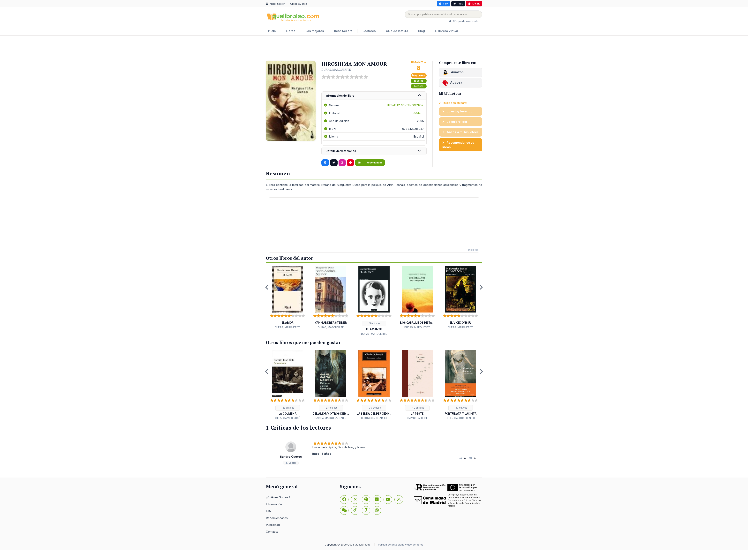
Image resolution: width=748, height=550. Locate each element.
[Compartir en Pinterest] (350, 162)
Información (274, 504)
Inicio (272, 31)
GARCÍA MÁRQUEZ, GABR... (330, 417)
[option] (287, 297)
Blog (421, 31)
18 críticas (374, 323)
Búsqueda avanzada (465, 21)
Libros (290, 31)
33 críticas (461, 407)
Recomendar (374, 162)
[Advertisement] (374, 48)
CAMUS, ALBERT (417, 417)
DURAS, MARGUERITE (336, 70)
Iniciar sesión (277, 3)
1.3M (445, 3)
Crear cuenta (298, 3)
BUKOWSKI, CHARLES (374, 417)
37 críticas (331, 407)
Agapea (456, 82)
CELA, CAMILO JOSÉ (287, 417)
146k (460, 3)
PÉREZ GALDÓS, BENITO (460, 417)
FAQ (268, 511)
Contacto (272, 531)
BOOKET (418, 112)
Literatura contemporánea (404, 105)
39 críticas (374, 407)
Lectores (369, 31)
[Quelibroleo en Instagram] (342, 162)
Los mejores (314, 31)
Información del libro (339, 95)
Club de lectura (397, 31)
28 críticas (288, 407)
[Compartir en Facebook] (325, 162)
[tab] (374, 96)
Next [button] (481, 287)
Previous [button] (267, 287)
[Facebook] (344, 499)
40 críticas (418, 407)
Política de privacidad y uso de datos (400, 544)
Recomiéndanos (277, 518)
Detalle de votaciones (340, 151)
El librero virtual (446, 31)
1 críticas (418, 86)
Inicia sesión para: (455, 103)
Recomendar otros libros (458, 145)
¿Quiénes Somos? (278, 497)
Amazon (457, 72)
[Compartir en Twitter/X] (334, 162)
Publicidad (273, 525)
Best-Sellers (343, 31)
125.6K (476, 3)
